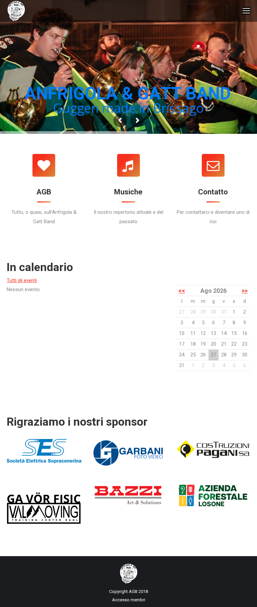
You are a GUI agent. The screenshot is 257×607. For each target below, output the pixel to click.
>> (245, 290)
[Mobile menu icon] (246, 11)
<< (181, 290)
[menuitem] (128, 600)
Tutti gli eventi (22, 280)
